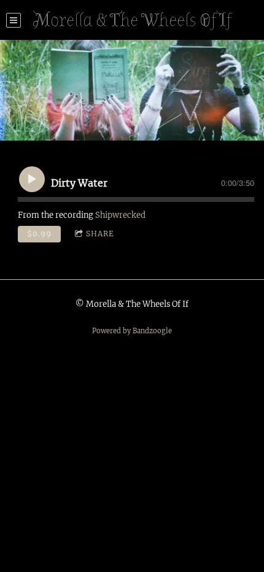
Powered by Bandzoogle (132, 331)
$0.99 (39, 233)
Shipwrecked (120, 215)
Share (100, 233)
